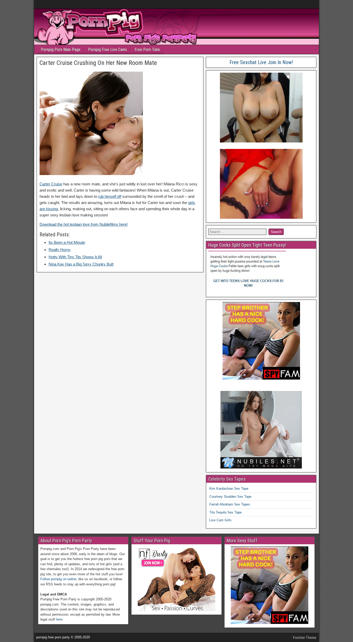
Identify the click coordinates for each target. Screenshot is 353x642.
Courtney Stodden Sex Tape (230, 497)
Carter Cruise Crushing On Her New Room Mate (98, 62)
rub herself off (109, 196)
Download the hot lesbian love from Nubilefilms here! (84, 224)
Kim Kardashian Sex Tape (228, 488)
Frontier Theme (304, 637)
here (59, 619)
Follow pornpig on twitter (58, 579)
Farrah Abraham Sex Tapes (229, 504)
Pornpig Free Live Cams (107, 49)
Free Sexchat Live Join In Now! (261, 62)
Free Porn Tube (147, 49)
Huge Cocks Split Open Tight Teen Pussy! (247, 245)
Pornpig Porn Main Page (60, 49)
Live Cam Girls (220, 520)
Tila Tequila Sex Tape (225, 512)
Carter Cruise (51, 184)
